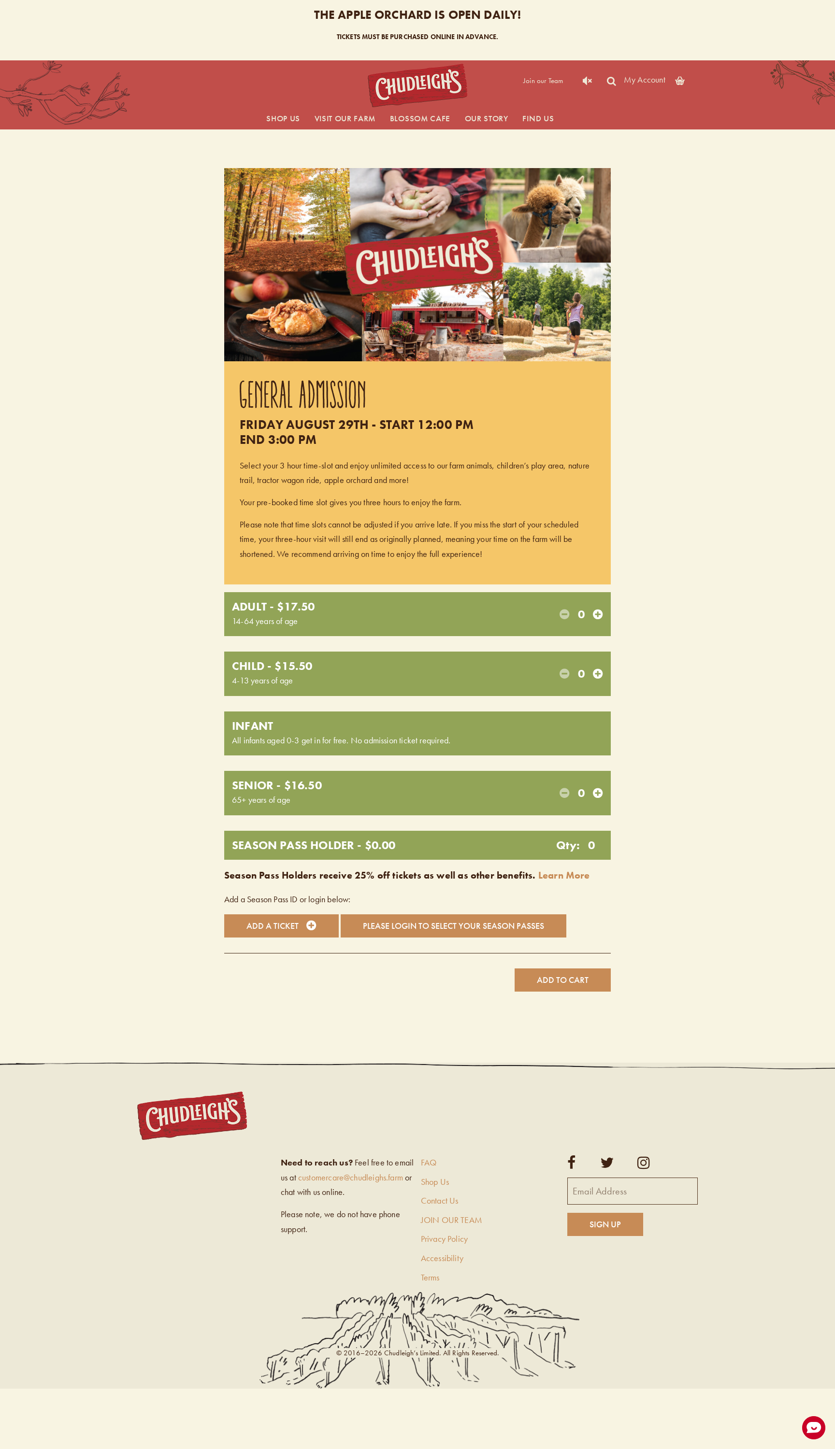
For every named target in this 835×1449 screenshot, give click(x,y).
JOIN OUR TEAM (451, 1219)
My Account (644, 79)
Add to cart (563, 979)
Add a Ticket (272, 925)
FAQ (429, 1162)
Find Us (538, 118)
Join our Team (543, 80)
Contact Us (440, 1200)
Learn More (564, 875)
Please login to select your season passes (453, 925)
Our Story (486, 118)
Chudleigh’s (417, 86)
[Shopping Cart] (680, 79)
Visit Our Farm (345, 118)
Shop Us (283, 118)
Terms (430, 1277)
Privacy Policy (444, 1238)
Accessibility (442, 1258)
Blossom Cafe (420, 118)
